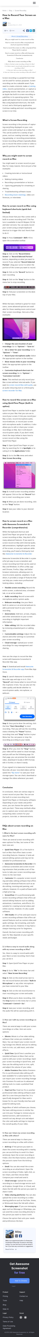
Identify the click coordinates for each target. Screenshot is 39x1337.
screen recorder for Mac (12, 390)
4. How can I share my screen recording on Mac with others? (19, 72)
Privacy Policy (8, 1317)
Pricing (5, 1296)
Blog (10, 10)
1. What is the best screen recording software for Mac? (20, 64)
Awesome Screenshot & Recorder (19, 554)
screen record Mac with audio (21, 385)
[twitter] (30, 30)
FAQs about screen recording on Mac (19, 61)
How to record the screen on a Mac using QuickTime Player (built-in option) (19, 49)
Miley (9, 23)
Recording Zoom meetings (15, 195)
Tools (5, 1300)
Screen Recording (20, 10)
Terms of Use (8, 1322)
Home (4, 10)
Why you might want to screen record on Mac (19, 39)
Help (21, 1300)
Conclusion (19, 58)
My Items (15, 773)
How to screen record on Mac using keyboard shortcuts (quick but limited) (19, 44)
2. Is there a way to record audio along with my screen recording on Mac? (20, 67)
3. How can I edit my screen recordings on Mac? (20, 70)
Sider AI (6, 1309)
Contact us (24, 1296)
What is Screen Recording (20, 36)
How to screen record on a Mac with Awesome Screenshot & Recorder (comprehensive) (19, 54)
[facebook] (27, 30)
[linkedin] (34, 30)
